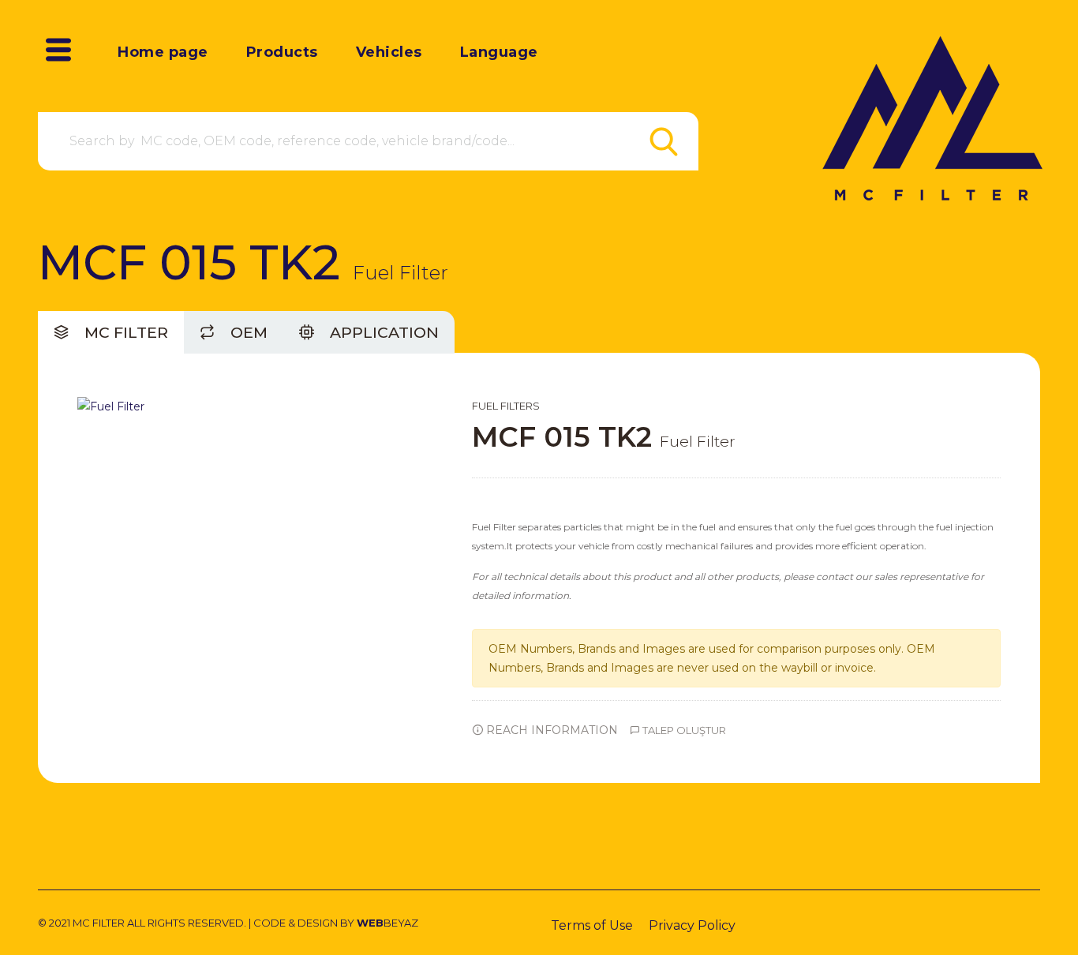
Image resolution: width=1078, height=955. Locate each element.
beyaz (387, 922)
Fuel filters (506, 405)
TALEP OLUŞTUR (683, 730)
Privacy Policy (692, 925)
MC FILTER (99, 922)
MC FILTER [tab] (124, 332)
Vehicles (389, 52)
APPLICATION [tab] (382, 332)
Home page (163, 52)
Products (282, 52)
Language (499, 52)
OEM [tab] (247, 332)
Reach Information (550, 730)
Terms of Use (592, 925)
